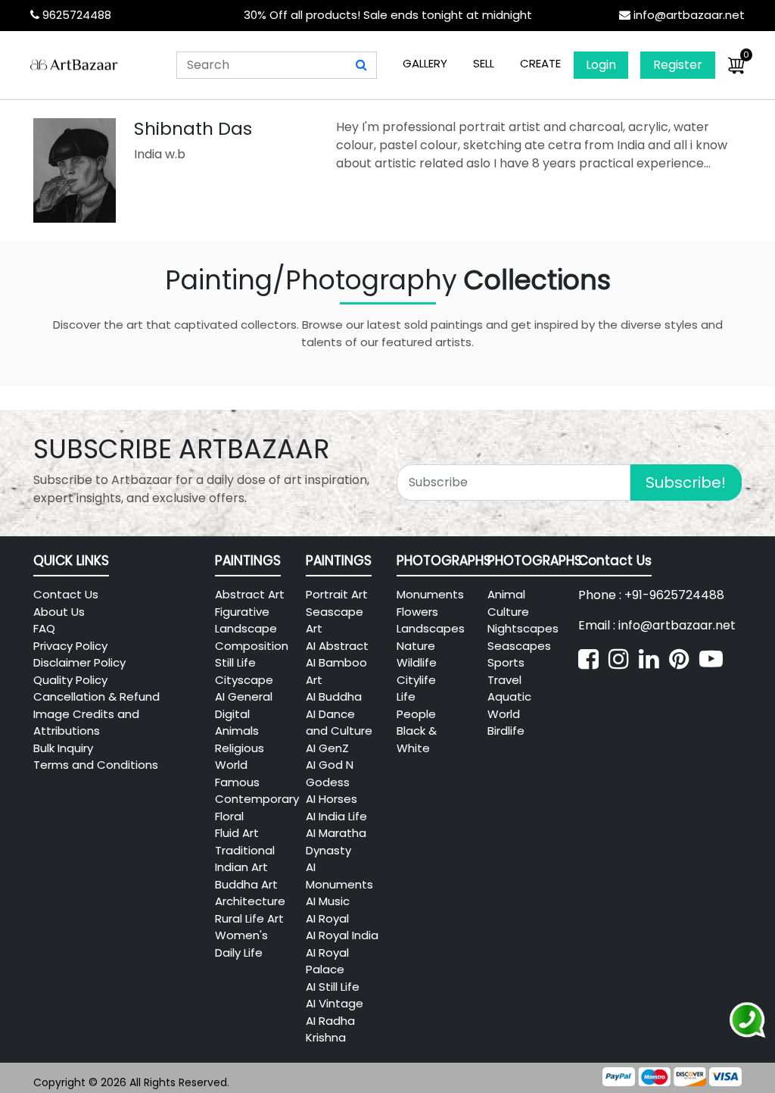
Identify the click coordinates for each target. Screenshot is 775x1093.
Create (540, 63)
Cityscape (244, 680)
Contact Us (65, 594)
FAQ (44, 628)
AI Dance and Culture (339, 722)
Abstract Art (250, 594)
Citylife (416, 680)
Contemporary (257, 799)
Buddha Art (246, 884)
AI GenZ (327, 748)
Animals (237, 731)
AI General (243, 696)
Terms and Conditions (95, 765)
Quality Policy (70, 680)
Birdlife (505, 731)
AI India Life (336, 816)
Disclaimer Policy (79, 662)
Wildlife (417, 662)
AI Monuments (339, 875)
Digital (232, 714)
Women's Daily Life (241, 943)
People (416, 714)
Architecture (250, 901)
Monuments (430, 594)
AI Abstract (337, 646)
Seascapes (519, 646)
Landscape (246, 628)
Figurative (242, 612)
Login (601, 64)
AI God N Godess (329, 773)
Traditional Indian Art (245, 859)
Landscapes (431, 628)
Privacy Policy (70, 646)
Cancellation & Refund (96, 696)
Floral (229, 816)
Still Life (235, 662)
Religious (239, 748)
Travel (504, 680)
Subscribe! (686, 482)
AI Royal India (342, 935)
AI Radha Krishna (330, 1029)
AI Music (328, 901)
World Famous (237, 773)
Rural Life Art (249, 918)
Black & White (417, 739)
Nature (416, 646)
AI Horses (331, 799)
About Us (59, 612)
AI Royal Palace (327, 961)
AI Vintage (334, 1003)
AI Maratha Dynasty (336, 841)
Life (406, 696)
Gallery (425, 63)
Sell (483, 63)
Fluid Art (237, 833)
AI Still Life (332, 987)
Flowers (417, 612)
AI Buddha (334, 696)
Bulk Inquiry (63, 748)
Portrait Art (337, 594)
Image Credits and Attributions (86, 722)
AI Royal (327, 918)
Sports (505, 662)
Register (677, 64)
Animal (506, 594)
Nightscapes (523, 628)
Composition (251, 646)
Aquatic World (509, 705)
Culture (508, 612)
